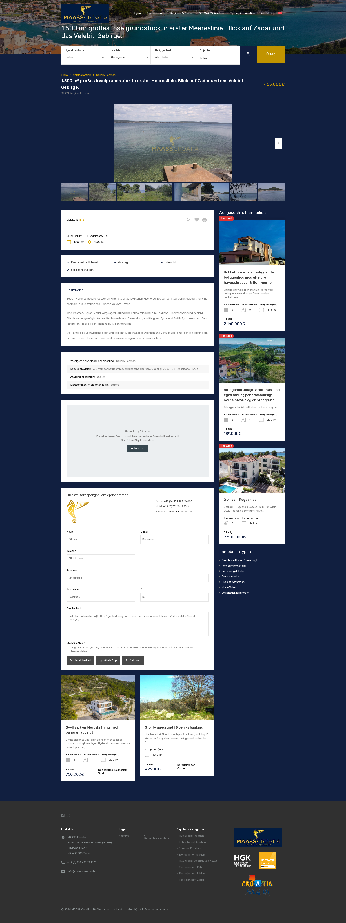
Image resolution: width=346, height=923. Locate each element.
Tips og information (242, 13)
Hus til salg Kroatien (191, 835)
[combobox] (83, 58)
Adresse (72, 570)
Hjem (137, 13)
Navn (70, 531)
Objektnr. (206, 50)
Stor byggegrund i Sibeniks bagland (174, 727)
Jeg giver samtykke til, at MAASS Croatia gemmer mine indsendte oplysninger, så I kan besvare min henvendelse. (132, 649)
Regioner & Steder (181, 13)
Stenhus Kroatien (190, 848)
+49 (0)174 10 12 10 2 (176, 506)
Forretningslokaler (233, 571)
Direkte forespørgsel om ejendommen (98, 495)
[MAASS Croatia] (85, 21)
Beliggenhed (163, 50)
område (115, 50)
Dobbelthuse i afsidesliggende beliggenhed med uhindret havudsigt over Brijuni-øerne (249, 277)
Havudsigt (172, 262)
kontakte (266, 13)
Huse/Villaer (229, 587)
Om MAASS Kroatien (211, 13)
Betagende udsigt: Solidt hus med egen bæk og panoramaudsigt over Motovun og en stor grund (252, 395)
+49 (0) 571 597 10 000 (178, 501)
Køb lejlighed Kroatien (192, 842)
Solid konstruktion (82, 269)
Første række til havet (84, 262)
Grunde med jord (232, 576)
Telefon (71, 551)
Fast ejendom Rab (190, 867)
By (142, 589)
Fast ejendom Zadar (191, 880)
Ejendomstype (75, 50)
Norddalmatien (82, 75)
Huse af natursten (233, 582)
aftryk (125, 835)
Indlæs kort (137, 448)
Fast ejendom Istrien (192, 873)
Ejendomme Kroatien (192, 854)
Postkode (73, 589)
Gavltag (123, 262)
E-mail (144, 531)
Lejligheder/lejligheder (235, 592)
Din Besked (74, 608)
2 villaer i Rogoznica (240, 500)
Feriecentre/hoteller (234, 565)
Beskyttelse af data (156, 838)
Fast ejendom (155, 13)
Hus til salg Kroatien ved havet (198, 861)
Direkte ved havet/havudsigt (239, 560)
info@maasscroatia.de (178, 511)
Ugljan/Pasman (106, 75)
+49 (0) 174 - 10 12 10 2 (81, 862)
